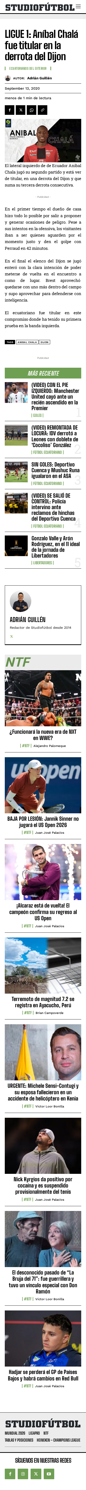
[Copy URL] (42, 110)
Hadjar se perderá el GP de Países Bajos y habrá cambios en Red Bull (43, 1375)
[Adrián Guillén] (9, 78)
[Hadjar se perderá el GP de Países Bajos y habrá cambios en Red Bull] (43, 1341)
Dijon (44, 342)
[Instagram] (23, 1474)
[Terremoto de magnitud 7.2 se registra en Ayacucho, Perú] (43, 968)
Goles (37, 415)
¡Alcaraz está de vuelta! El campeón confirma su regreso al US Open (43, 911)
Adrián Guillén (39, 78)
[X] (20, 110)
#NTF (26, 746)
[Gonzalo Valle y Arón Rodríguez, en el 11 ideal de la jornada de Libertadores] (16, 545)
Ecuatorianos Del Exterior (28, 68)
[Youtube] (49, 1474)
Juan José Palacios (49, 832)
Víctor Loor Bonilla (49, 1106)
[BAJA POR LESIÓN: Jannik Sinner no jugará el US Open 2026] (43, 788)
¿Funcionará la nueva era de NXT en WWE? (43, 734)
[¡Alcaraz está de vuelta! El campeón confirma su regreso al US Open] (43, 874)
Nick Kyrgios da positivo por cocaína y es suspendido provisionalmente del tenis (43, 1185)
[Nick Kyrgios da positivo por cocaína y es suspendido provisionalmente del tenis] (43, 1148)
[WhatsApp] (31, 110)
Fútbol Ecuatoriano (47, 452)
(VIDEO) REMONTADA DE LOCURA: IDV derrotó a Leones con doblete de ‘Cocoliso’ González (55, 436)
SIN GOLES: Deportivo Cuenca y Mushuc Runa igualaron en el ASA (56, 470)
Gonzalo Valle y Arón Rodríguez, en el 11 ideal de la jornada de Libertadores (56, 547)
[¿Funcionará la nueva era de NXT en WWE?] (43, 701)
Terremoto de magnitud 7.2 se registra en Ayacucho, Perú (43, 1002)
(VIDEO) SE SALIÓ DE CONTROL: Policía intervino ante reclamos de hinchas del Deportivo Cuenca (53, 507)
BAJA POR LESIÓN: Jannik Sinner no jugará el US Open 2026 (43, 821)
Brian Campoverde (50, 1013)
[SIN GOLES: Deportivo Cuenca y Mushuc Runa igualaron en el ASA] (16, 472)
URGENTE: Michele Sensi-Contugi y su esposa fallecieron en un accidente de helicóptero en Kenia (43, 1092)
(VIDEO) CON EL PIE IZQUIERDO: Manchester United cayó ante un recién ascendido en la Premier (55, 396)
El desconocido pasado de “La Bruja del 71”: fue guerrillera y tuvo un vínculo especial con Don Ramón (43, 1282)
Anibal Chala (27, 342)
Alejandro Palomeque (49, 746)
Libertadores (42, 563)
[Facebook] (9, 110)
